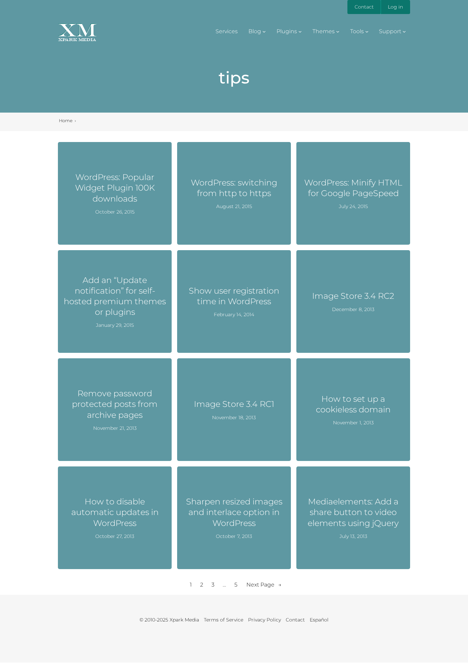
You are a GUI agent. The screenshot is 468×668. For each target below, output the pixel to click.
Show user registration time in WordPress (234, 296)
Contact (364, 7)
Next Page (264, 584)
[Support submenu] (404, 31)
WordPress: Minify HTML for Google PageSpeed (353, 188)
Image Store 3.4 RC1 (234, 404)
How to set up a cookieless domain (353, 404)
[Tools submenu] (367, 31)
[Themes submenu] (338, 31)
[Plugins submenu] (300, 31)
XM (77, 29)
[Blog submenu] (264, 31)
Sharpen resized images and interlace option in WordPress (234, 512)
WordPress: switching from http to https (234, 188)
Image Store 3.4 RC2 (353, 296)
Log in (395, 7)
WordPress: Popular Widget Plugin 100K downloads (115, 187)
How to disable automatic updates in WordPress (115, 512)
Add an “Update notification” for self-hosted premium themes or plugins (115, 296)
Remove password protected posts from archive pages (115, 404)
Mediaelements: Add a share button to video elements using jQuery (353, 512)
